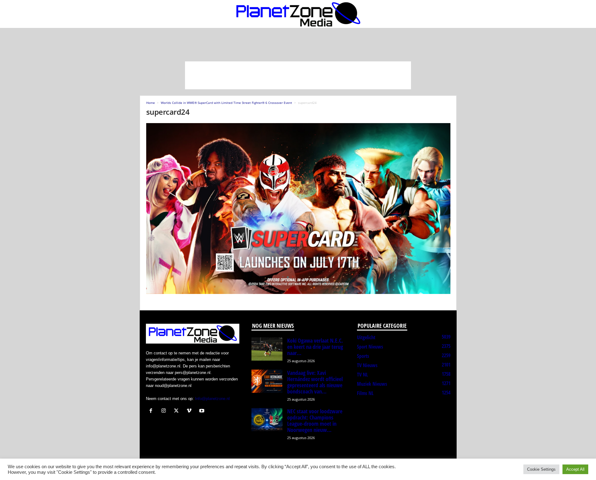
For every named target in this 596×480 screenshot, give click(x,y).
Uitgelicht (366, 337)
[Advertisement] (298, 75)
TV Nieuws (367, 365)
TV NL (362, 374)
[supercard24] (298, 208)
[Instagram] (165, 411)
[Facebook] (152, 411)
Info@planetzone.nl (212, 398)
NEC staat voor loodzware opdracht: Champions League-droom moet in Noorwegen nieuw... (314, 420)
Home (150, 102)
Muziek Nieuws (372, 383)
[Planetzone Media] (298, 14)
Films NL (365, 393)
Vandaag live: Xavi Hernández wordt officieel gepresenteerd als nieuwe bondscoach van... (315, 382)
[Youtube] (202, 411)
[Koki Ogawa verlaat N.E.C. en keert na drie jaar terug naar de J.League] (266, 349)
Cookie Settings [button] (541, 469)
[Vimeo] (190, 411)
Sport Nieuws (370, 346)
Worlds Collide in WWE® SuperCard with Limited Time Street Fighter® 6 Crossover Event (226, 102)
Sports (363, 356)
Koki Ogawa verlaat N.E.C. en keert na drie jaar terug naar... (315, 347)
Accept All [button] (575, 469)
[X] (177, 411)
